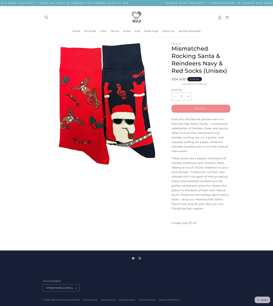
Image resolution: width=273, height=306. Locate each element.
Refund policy (108, 300)
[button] (46, 17)
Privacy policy (90, 300)
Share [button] (178, 233)
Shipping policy (127, 300)
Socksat (55, 300)
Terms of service (147, 300)
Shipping (176, 84)
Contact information (169, 300)
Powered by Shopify (69, 300)
